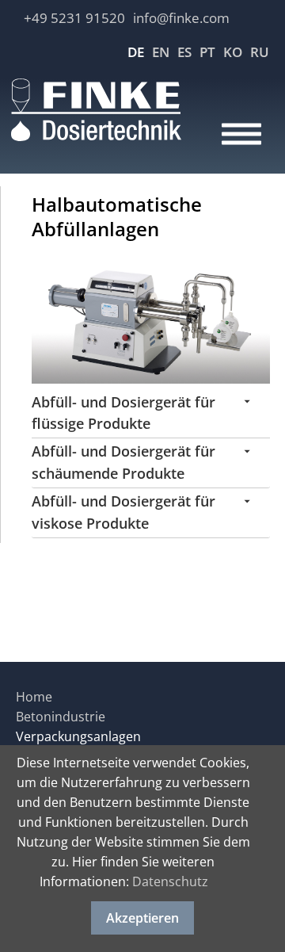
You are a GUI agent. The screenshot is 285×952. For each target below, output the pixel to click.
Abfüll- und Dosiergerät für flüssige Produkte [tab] (123, 413)
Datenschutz (170, 881)
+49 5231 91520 (74, 18)
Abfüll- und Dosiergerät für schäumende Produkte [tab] (123, 462)
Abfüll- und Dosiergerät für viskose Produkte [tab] (123, 512)
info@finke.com (181, 18)
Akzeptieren (142, 918)
